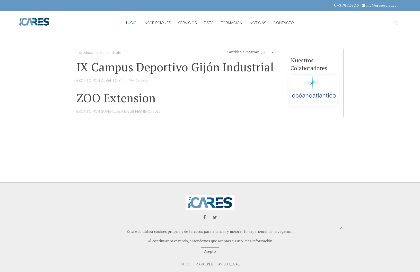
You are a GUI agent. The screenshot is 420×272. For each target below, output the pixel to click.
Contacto (283, 23)
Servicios (187, 23)
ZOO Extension (116, 98)
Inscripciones (157, 23)
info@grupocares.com (382, 5)
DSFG (208, 23)
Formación (231, 23)
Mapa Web (204, 264)
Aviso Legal (229, 264)
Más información (258, 240)
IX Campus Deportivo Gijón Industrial (175, 67)
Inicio (131, 23)
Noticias (258, 23)
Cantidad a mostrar (243, 51)
